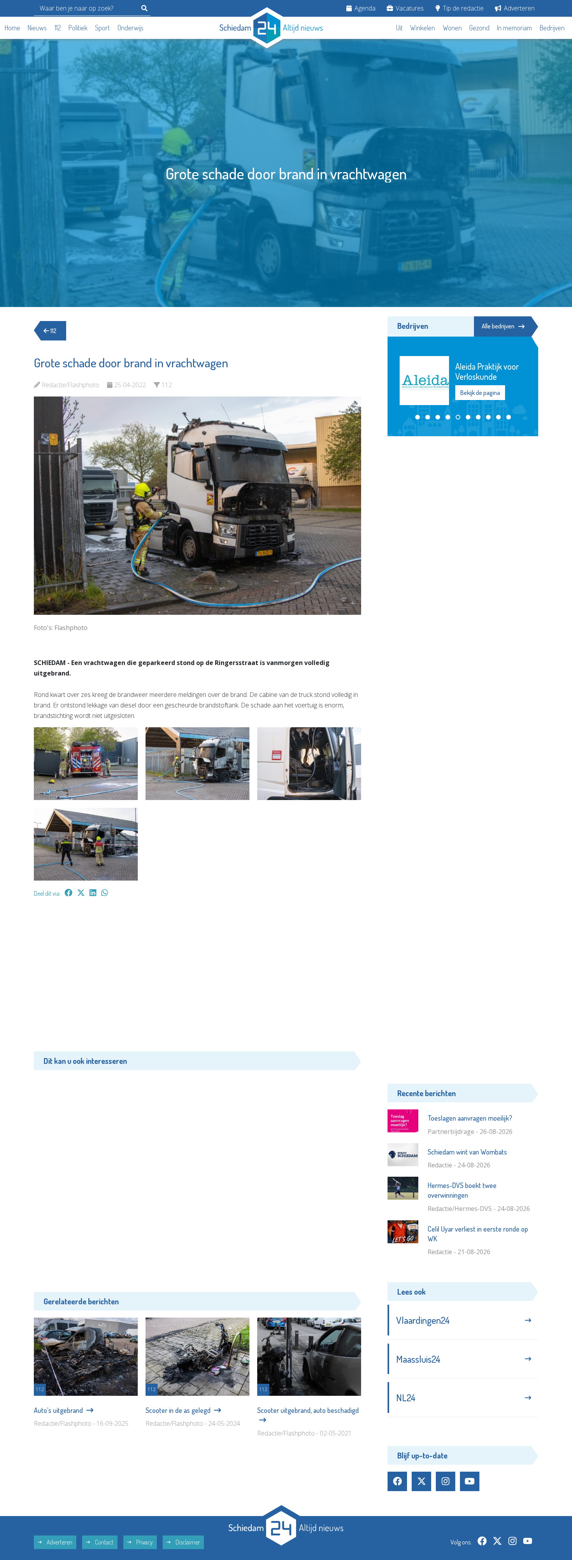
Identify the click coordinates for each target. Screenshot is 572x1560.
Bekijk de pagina (480, 393)
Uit (399, 27)
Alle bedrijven (498, 326)
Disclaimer (187, 1542)
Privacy (144, 1542)
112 (57, 27)
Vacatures (409, 8)
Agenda (364, 8)
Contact (104, 1542)
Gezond (479, 27)
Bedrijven (552, 27)
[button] (417, 417)
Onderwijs (131, 27)
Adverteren (518, 8)
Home (12, 27)
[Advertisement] (197, 978)
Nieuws (37, 27)
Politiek (78, 27)
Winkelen (422, 27)
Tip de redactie (462, 8)
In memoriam (514, 27)
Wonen (452, 27)
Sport (102, 27)
